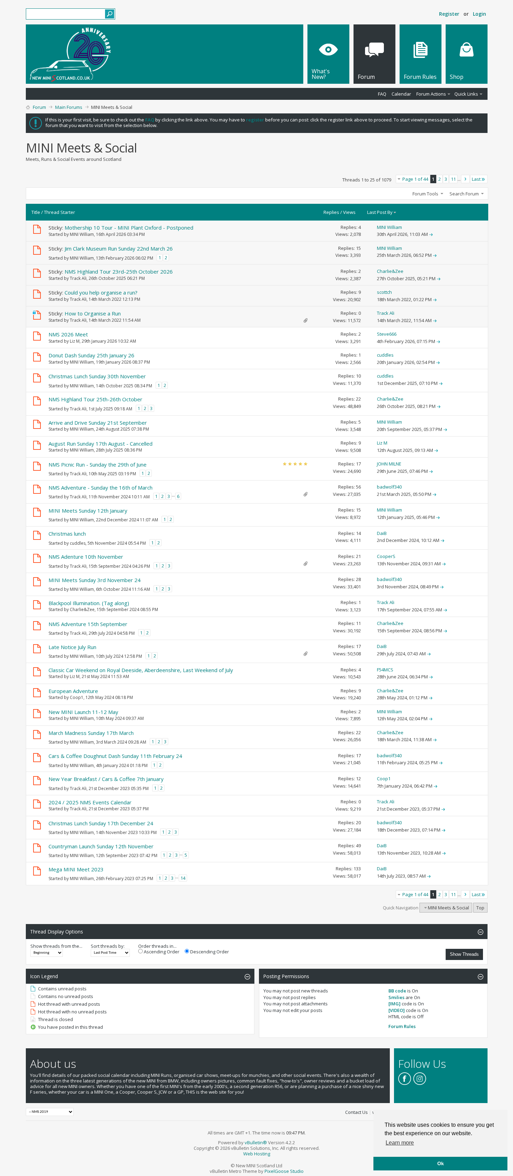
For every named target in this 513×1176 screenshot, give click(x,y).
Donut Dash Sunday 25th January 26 (91, 355)
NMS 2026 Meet (68, 334)
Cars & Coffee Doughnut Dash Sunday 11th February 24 (115, 755)
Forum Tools (425, 194)
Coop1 (76, 697)
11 (453, 179)
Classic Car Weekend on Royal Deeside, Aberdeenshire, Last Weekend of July (141, 670)
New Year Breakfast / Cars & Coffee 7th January (106, 778)
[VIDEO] (396, 1010)
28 (358, 579)
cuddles (78, 543)
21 (358, 556)
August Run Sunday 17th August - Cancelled (101, 443)
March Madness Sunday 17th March (91, 732)
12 (358, 778)
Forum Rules (402, 1026)
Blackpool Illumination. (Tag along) (89, 603)
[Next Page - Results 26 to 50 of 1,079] (465, 179)
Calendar (401, 94)
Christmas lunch (67, 533)
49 (358, 845)
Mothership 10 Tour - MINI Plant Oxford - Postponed (129, 227)
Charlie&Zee (82, 609)
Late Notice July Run (72, 646)
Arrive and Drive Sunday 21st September (98, 422)
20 (358, 822)
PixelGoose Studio (284, 1171)
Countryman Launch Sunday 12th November (101, 846)
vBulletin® (256, 1142)
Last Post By (380, 212)
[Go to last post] (431, 234)
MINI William (82, 234)
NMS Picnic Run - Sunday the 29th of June (98, 464)
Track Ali (78, 278)
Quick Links (466, 94)
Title (35, 212)
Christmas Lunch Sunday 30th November (97, 376)
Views (349, 212)
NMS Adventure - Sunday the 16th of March (101, 487)
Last (476, 179)
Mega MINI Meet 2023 (76, 869)
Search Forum (464, 194)
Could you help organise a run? (101, 292)
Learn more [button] (400, 1143)
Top (480, 908)
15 (358, 248)
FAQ (382, 94)
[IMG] (394, 1003)
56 (358, 487)
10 (358, 376)
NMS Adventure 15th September (88, 623)
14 (358, 533)
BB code (397, 991)
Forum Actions (431, 94)
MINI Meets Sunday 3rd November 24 (95, 579)
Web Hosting (256, 1154)
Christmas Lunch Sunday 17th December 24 (101, 823)
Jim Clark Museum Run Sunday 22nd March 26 (119, 248)
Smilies (396, 997)
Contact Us (356, 1112)
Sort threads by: (108, 946)
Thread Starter (59, 212)
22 (358, 399)
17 (358, 464)
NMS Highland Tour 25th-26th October (95, 399)
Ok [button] (440, 1163)
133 (357, 868)
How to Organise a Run (93, 313)
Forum (39, 107)
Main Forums (68, 107)
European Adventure (73, 690)
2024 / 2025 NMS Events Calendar (90, 802)
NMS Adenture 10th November (86, 556)
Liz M (75, 341)
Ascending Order (161, 951)
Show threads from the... (56, 946)
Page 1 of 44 (415, 179)
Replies (331, 212)
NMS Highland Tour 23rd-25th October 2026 (119, 271)
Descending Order (209, 951)
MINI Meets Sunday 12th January (88, 510)
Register (449, 13)
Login (479, 13)
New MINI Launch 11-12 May (83, 711)
